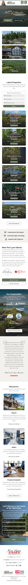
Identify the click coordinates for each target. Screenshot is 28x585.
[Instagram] (18, 565)
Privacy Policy (21, 535)
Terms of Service (13, 536)
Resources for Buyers (14, 424)
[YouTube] (20, 565)
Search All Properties (14, 223)
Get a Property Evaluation (14, 489)
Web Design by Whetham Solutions (14, 580)
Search (13, 106)
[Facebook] (16, 565)
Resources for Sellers (14, 456)
